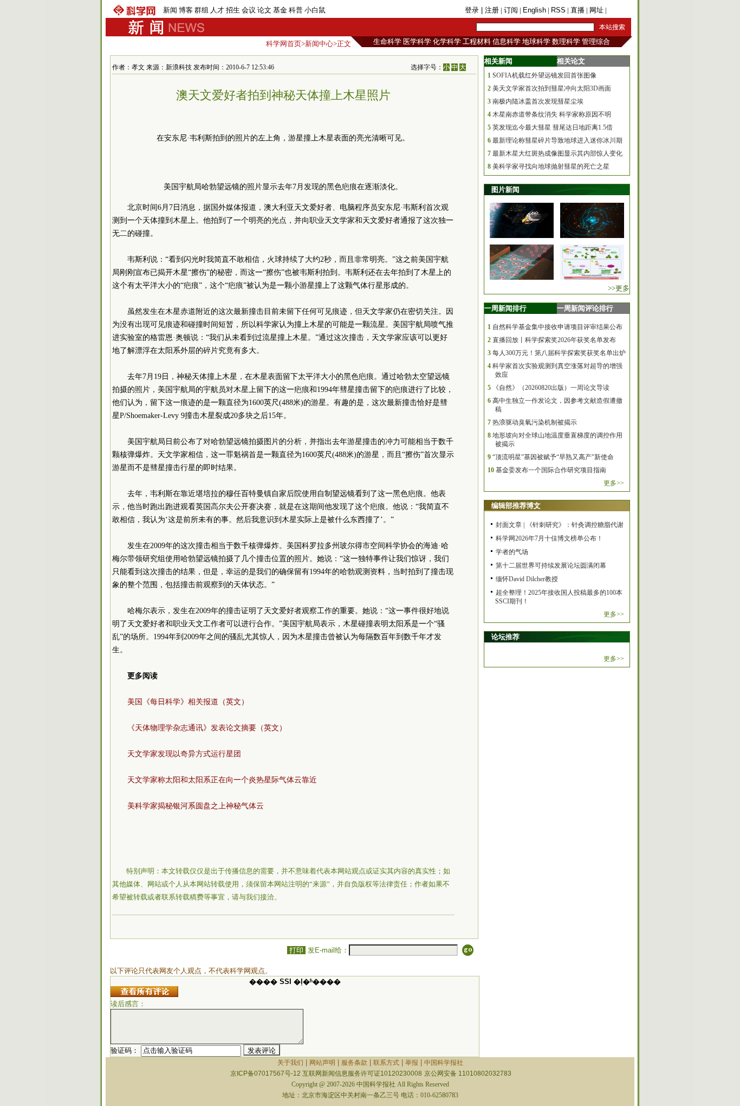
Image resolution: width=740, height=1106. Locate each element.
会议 (249, 10)
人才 (217, 10)
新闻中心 (319, 44)
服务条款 (354, 1062)
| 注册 (490, 10)
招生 (233, 10)
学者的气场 (512, 552)
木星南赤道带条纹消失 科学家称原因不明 (551, 114)
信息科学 (506, 41)
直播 (577, 10)
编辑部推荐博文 (516, 505)
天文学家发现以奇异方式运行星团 (184, 754)
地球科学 (536, 41)
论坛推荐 (505, 637)
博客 (186, 10)
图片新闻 (505, 189)
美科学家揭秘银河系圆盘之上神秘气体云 (195, 806)
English (534, 10)
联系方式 (386, 1062)
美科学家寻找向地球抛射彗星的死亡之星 (550, 166)
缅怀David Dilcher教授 (527, 579)
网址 (596, 10)
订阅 (511, 10)
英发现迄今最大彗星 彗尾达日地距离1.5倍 (552, 127)
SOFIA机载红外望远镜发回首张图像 (544, 75)
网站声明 (322, 1062)
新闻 (170, 10)
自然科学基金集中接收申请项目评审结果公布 (557, 327)
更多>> (613, 483)
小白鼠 (315, 10)
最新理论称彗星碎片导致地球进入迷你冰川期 (557, 140)
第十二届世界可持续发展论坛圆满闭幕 (551, 565)
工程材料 (477, 41)
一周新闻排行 (505, 308)
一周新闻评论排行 (585, 308)
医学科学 (417, 41)
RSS (558, 10)
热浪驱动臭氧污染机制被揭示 (534, 422)
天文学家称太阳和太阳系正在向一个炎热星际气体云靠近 (222, 780)
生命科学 (387, 41)
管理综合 (596, 41)
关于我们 (290, 1062)
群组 (201, 10)
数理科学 (566, 41)
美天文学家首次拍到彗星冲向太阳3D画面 (551, 88)
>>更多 (618, 288)
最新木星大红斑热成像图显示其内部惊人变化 (557, 153)
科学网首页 (283, 44)
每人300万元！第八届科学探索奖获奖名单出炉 (559, 353)
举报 (411, 1062)
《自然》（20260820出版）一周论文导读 (550, 387)
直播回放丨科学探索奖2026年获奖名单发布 (554, 340)
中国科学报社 (443, 1062)
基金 (280, 10)
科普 (296, 10)
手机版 (618, 10)
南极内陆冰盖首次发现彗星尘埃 (537, 101)
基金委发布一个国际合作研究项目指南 (551, 470)
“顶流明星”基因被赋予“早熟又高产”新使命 (553, 457)
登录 (473, 10)
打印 (296, 950)
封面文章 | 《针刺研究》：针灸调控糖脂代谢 (560, 525)
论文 (264, 10)
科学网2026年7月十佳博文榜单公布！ (549, 538)
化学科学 (447, 41)
